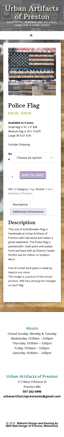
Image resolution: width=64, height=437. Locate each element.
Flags (32, 189)
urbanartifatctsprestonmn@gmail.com (32, 396)
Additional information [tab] (28, 211)
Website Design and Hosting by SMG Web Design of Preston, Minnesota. (32, 424)
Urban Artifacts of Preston (32, 12)
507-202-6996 (32, 391)
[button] (32, 35)
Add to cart (32, 175)
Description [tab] (20, 204)
